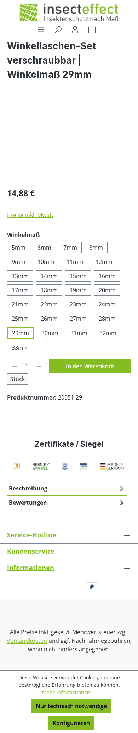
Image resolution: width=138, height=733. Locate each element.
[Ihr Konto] (75, 29)
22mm (49, 304)
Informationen (30, 567)
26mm (49, 318)
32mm (107, 333)
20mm (107, 290)
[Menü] (41, 29)
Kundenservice (30, 551)
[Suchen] (58, 29)
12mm (104, 262)
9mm (18, 262)
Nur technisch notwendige (71, 706)
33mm (20, 348)
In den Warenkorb (90, 366)
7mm (70, 247)
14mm (49, 276)
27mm (78, 318)
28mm (107, 318)
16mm (107, 276)
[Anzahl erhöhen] (39, 366)
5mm (18, 247)
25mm (20, 318)
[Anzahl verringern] (14, 366)
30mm (49, 333)
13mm (20, 276)
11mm (75, 262)
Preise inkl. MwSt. (30, 215)
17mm (20, 290)
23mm (78, 304)
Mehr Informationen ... (69, 692)
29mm (20, 333)
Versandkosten (27, 641)
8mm (96, 247)
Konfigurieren (71, 723)
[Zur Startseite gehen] (68, 12)
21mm (20, 304)
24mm (107, 304)
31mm (78, 333)
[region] (69, 141)
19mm (78, 290)
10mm (46, 262)
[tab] (67, 489)
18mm (49, 290)
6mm (44, 247)
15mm (78, 276)
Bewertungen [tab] (28, 502)
